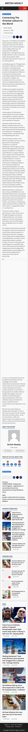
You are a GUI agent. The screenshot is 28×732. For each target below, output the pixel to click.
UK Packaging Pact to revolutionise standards (6, 594)
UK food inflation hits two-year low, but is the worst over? (6, 546)
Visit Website (8, 451)
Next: (13, 498)
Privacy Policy (10, 726)
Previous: (12, 487)
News (5, 681)
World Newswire (6, 14)
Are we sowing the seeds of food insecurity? (6, 584)
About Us (7, 725)
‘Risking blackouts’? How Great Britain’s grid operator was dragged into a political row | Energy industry (6, 526)
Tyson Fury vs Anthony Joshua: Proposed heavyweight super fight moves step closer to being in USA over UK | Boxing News (6, 516)
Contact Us (18, 726)
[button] (2, 8)
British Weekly (14, 3)
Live (24, 8)
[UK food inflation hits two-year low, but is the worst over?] (14, 702)
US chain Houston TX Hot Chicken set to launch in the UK (6, 574)
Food (5, 708)
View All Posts (20, 451)
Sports (5, 620)
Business (6, 652)
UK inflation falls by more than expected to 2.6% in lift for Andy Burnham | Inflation (6, 536)
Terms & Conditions (17, 725)
